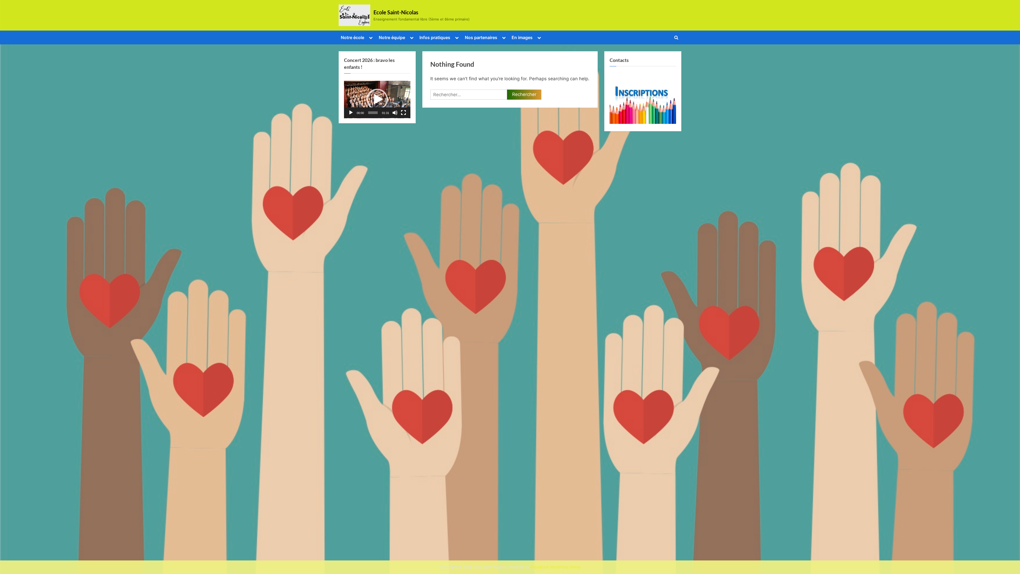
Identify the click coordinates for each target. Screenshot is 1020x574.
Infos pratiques (434, 37)
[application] (377, 99)
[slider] (373, 112)
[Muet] (395, 112)
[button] (377, 99)
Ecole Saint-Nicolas (395, 12)
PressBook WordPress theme (555, 567)
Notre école (352, 37)
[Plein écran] (403, 112)
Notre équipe (392, 37)
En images (522, 37)
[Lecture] (351, 112)
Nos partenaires (481, 37)
